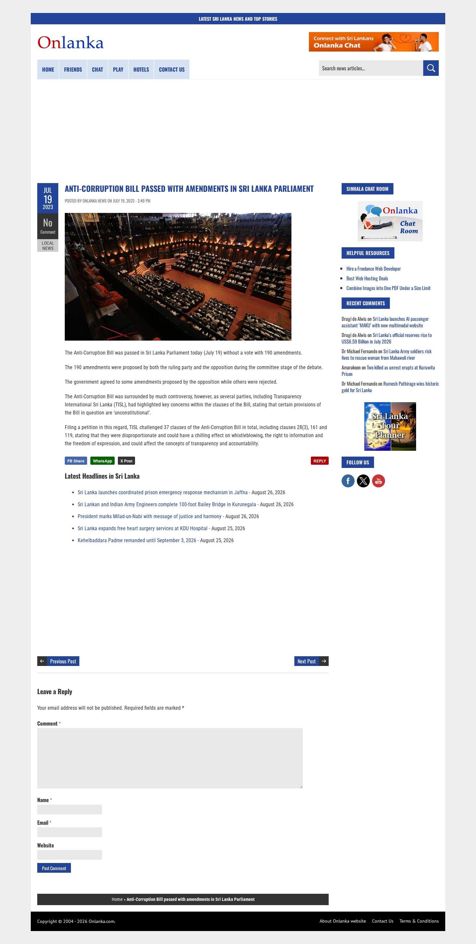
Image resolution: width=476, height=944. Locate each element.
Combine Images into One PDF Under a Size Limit (388, 287)
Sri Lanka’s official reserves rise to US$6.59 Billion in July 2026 (387, 338)
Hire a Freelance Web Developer (373, 268)
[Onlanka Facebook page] (348, 477)
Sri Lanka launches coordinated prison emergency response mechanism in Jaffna (163, 492)
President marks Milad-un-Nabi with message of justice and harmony (149, 516)
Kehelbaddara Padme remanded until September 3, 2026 (137, 540)
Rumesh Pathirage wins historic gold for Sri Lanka (390, 386)
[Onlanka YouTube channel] (378, 477)
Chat (97, 69)
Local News (48, 245)
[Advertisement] (238, 131)
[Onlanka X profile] (363, 477)
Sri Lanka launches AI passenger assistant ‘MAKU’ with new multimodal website (385, 322)
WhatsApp (102, 461)
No (47, 222)
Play (118, 69)
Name (44, 800)
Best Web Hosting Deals (367, 278)
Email (44, 822)
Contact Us (382, 921)
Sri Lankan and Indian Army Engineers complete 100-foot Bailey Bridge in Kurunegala (167, 504)
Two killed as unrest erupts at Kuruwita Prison (388, 370)
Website (45, 845)
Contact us (172, 69)
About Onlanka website (343, 921)
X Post (126, 461)
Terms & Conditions (419, 921)
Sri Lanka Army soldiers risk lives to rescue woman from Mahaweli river (386, 354)
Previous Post (63, 661)
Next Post (307, 661)
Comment (47, 231)
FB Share (76, 461)
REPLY (319, 461)
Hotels (141, 69)
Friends (73, 69)
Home (48, 69)
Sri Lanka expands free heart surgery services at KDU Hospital (143, 528)
